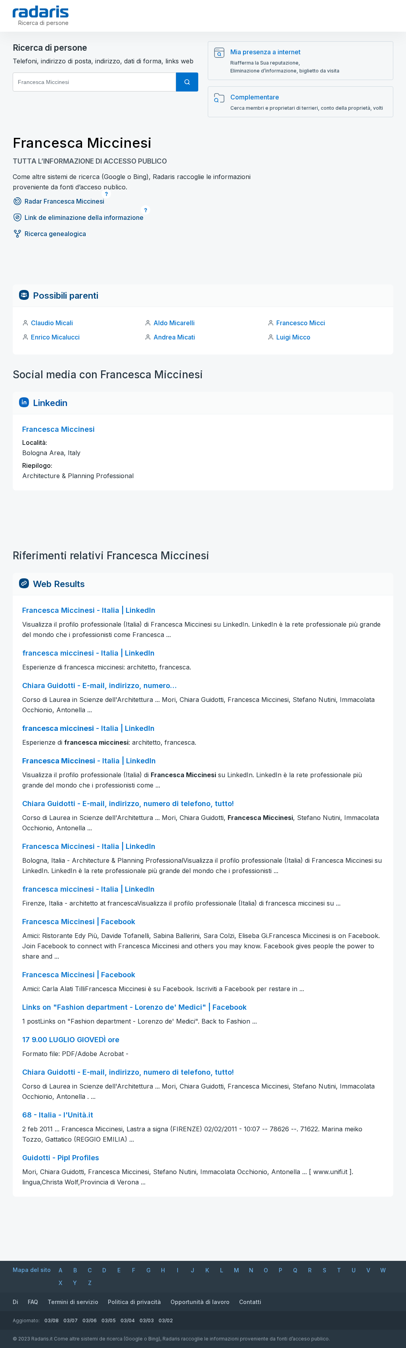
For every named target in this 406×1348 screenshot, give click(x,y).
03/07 (70, 1320)
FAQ (33, 1301)
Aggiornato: (26, 1320)
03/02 (166, 1320)
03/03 (147, 1320)
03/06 (89, 1320)
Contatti (250, 1301)
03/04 (128, 1320)
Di (15, 1301)
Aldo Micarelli (174, 323)
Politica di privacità (134, 1301)
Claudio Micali (52, 323)
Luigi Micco (293, 337)
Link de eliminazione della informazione (84, 217)
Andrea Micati (174, 337)
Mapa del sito (32, 1269)
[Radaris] (41, 11)
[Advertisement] (203, 266)
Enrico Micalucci (55, 337)
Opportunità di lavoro (200, 1301)
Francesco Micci (300, 323)
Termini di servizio (73, 1301)
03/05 (109, 1320)
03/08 (51, 1320)
